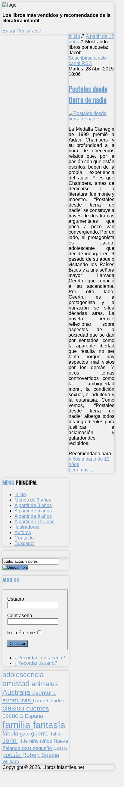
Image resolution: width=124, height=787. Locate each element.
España (34, 716)
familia (17, 724)
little (23, 741)
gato (25, 734)
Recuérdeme (21, 632)
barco (40, 701)
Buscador (24, 543)
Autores (22, 532)
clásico (14, 708)
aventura (44, 692)
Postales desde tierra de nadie (88, 94)
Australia (17, 692)
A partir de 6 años (33, 510)
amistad (17, 683)
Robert (31, 755)
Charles (55, 701)
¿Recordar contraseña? (39, 657)
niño (34, 741)
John (10, 740)
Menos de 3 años (32, 499)
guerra (40, 733)
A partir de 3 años (33, 505)
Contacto (24, 537)
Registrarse (29, 30)
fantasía (49, 725)
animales (45, 684)
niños (47, 741)
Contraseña (19, 615)
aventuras (17, 700)
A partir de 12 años (34, 521)
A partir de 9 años (33, 516)
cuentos (37, 708)
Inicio (74, 36)
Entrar (9, 30)
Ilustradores (26, 527)
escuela (13, 715)
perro (60, 747)
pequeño (43, 748)
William (10, 761)
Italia (54, 734)
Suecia (50, 754)
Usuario (15, 599)
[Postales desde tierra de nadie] (91, 118)
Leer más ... (81, 469)
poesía (12, 754)
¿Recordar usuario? (35, 663)
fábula (11, 733)
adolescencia (23, 675)
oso (27, 748)
